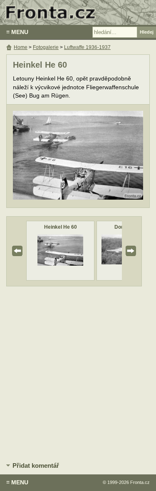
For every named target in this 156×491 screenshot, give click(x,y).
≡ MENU (17, 32)
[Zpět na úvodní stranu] (78, 12)
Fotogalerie (46, 47)
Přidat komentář (35, 465)
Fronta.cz (140, 482)
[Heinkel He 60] (60, 264)
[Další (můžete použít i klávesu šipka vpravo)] (112, 156)
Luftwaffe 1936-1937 (87, 47)
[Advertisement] (78, 372)
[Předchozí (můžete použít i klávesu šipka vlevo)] (44, 156)
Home (20, 47)
